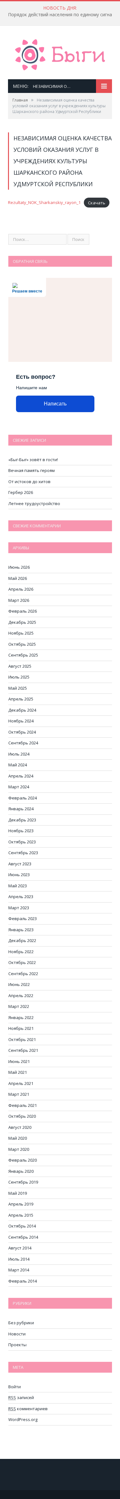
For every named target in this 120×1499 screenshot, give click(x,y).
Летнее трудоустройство (34, 503)
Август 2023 (19, 864)
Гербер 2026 (20, 492)
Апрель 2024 (20, 776)
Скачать (96, 202)
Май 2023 (17, 886)
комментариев (28, 1408)
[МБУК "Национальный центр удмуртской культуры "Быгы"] (60, 53)
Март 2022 (18, 1006)
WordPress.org (22, 1419)
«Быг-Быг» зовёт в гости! (33, 459)
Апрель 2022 (20, 995)
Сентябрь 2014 (23, 1237)
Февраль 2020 (22, 1160)
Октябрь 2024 (22, 732)
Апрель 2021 (20, 1083)
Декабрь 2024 (22, 710)
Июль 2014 (18, 1259)
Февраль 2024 (22, 798)
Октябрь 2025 (22, 644)
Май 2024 (17, 765)
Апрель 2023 (20, 896)
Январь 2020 (21, 1171)
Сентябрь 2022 (23, 973)
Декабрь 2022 (22, 940)
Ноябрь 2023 (21, 831)
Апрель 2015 (20, 1215)
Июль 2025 (18, 677)
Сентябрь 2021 (23, 1050)
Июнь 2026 (19, 567)
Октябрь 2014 (22, 1226)
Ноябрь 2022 (21, 951)
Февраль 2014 (22, 1281)
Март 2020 (18, 1149)
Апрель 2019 (20, 1204)
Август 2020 (19, 1127)
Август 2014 (19, 1248)
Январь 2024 (21, 809)
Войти (14, 1387)
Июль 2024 (18, 754)
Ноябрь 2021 (21, 1028)
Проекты (17, 1345)
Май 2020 (17, 1138)
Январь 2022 (21, 1017)
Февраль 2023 (22, 918)
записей (21, 1397)
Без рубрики (21, 1323)
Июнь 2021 (19, 1061)
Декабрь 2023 (22, 820)
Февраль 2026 (22, 611)
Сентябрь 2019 (23, 1182)
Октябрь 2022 (22, 962)
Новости (17, 1334)
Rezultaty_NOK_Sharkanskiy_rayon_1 (44, 202)
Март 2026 (18, 600)
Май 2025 (17, 688)
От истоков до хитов (29, 481)
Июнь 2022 (19, 984)
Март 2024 (18, 787)
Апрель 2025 (20, 699)
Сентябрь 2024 (23, 743)
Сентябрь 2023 (23, 852)
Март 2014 (18, 1270)
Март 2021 (18, 1094)
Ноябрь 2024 (21, 721)
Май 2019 (17, 1193)
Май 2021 (17, 1072)
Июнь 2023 (19, 874)
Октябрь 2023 (22, 842)
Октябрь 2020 (22, 1116)
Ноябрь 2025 (21, 633)
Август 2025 (19, 666)
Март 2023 (18, 908)
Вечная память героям (31, 470)
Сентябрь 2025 (23, 655)
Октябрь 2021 (22, 1039)
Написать (55, 403)
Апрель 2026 (20, 589)
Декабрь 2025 (22, 622)
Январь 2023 (21, 929)
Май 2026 (17, 578)
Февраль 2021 (22, 1105)
